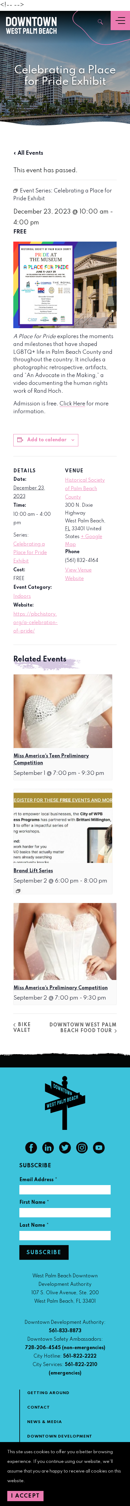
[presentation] (63, 711)
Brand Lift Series (33, 871)
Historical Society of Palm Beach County (85, 489)
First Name (34, 1203)
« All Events (28, 153)
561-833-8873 (65, 1331)
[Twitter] (65, 1152)
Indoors (22, 596)
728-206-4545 (43, 1348)
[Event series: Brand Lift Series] (18, 891)
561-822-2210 (81, 1364)
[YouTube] (99, 1152)
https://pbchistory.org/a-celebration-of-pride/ (35, 623)
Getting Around (48, 1393)
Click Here (72, 404)
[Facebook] (31, 1152)
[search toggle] (101, 22)
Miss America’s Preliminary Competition (61, 988)
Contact (38, 1407)
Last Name (34, 1226)
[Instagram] (82, 1152)
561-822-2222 (79, 1356)
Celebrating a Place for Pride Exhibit (30, 553)
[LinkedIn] (48, 1152)
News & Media (44, 1422)
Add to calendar (47, 440)
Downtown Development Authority (59, 1440)
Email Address (38, 1180)
